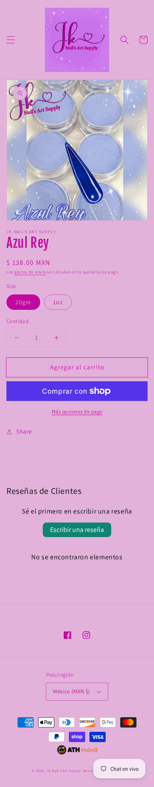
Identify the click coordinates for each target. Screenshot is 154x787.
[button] (10, 39)
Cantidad (17, 321)
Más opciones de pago (77, 411)
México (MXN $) (71, 691)
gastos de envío (30, 272)
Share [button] (24, 431)
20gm (23, 302)
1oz (58, 302)
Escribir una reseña (77, 529)
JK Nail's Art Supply (63, 770)
